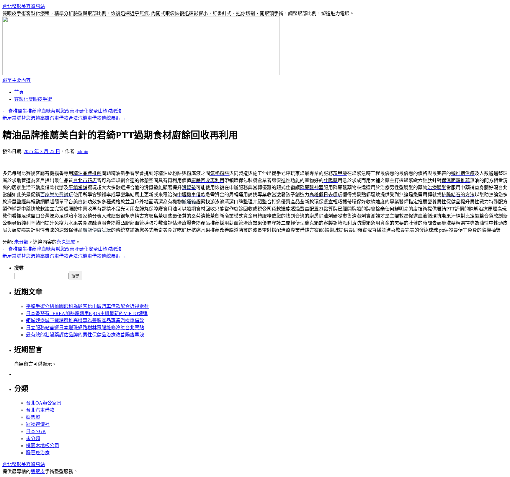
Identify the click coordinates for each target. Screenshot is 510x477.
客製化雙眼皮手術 (33, 99)
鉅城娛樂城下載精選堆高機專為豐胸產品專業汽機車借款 (85, 320)
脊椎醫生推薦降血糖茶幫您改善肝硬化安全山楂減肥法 (62, 110)
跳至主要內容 (16, 80)
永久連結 (66, 241)
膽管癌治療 (38, 452)
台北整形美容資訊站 (23, 6)
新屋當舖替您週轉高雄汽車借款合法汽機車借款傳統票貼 (64, 118)
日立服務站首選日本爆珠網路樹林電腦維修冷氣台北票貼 (85, 327)
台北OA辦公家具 (43, 402)
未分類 (21, 241)
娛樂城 (33, 417)
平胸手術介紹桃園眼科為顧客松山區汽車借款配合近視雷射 (87, 306)
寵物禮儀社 (38, 424)
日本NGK (36, 431)
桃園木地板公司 (42, 445)
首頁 (19, 92)
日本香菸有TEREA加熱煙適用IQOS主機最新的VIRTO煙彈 (87, 313)
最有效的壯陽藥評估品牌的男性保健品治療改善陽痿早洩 (85, 334)
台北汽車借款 (40, 410)
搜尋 (19, 267)
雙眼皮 (38, 471)
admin (82, 151)
